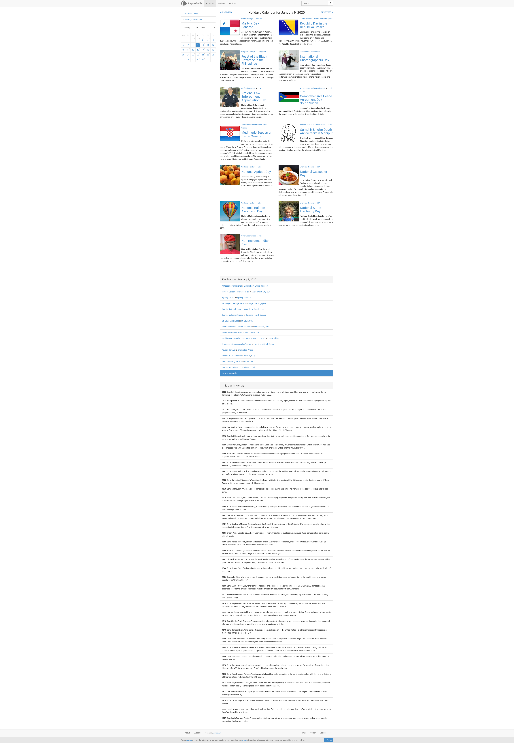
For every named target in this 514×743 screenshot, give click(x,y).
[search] (330, 3)
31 (203, 59)
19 (213, 49)
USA (268, 292)
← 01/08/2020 (226, 12)
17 (203, 49)
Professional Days (248, 88)
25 (208, 54)
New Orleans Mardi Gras (232, 332)
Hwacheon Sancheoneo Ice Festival (236, 344)
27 (183, 59)
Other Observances (248, 236)
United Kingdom (261, 286)
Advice (232, 3)
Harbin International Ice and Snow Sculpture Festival (243, 338)
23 (198, 54)
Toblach (247, 356)
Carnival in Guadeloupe (231, 309)
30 (198, 59)
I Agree (329, 740)
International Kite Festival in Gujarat (237, 327)
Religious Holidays (248, 52)
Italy (253, 356)
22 (193, 54)
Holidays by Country (193, 19)
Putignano (246, 367)
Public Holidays (247, 19)
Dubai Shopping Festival (232, 361)
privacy (244, 740)
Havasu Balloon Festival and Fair (235, 292)
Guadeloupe (259, 309)
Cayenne (249, 315)
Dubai (246, 361)
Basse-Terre (248, 309)
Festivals (221, 3)
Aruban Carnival (228, 350)
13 (183, 49)
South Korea (268, 344)
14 (188, 49)
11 (208, 44)
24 (203, 54)
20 (183, 54)
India (267, 327)
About (187, 733)
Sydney (240, 297)
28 (188, 59)
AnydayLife (217, 733)
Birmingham (249, 286)
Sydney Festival (228, 297)
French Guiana (260, 315)
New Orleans (250, 332)
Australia (247, 297)
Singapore (252, 303)
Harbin (270, 338)
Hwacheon (258, 344)
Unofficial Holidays (248, 167)
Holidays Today (191, 14)
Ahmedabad (259, 327)
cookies (189, 740)
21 (188, 54)
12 (213, 44)
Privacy (313, 733)
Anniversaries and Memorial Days (312, 88)
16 (198, 49)
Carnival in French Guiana (232, 315)
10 (203, 44)
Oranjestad (242, 350)
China (276, 338)
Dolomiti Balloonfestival (232, 356)
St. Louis (244, 321)
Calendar (210, 3)
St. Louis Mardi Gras (230, 321)
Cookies (323, 733)
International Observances (310, 52)
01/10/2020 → (327, 12)
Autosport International (232, 286)
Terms (303, 733)
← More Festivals (229, 373)
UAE (251, 361)
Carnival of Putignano (231, 367)
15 (193, 49)
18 (208, 49)
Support (197, 733)
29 (193, 59)
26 (213, 54)
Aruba (250, 350)
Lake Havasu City (259, 292)
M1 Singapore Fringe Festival (234, 303)
